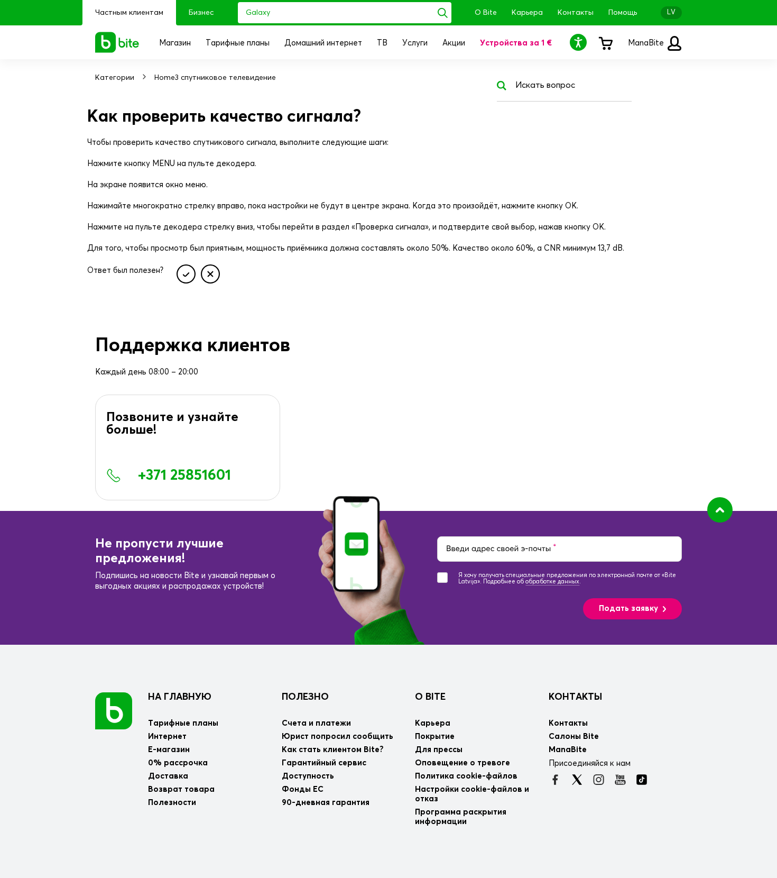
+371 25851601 (184, 475)
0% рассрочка (178, 763)
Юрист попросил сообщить (337, 736)
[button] (580, 42)
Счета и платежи (316, 723)
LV (671, 12)
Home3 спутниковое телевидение (215, 77)
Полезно (305, 697)
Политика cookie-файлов (466, 776)
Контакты (576, 12)
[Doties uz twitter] (577, 779)
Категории (114, 77)
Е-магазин (169, 750)
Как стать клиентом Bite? (333, 750)
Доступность (308, 776)
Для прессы (438, 750)
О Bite (486, 12)
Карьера (527, 12)
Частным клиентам (129, 12)
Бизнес (201, 12)
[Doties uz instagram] (598, 779)
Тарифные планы (183, 723)
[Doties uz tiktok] (642, 779)
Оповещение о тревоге (462, 763)
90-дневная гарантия (325, 803)
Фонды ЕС (302, 789)
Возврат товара (181, 789)
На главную (179, 697)
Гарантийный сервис (324, 763)
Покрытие (435, 736)
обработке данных (552, 581)
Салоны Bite (574, 736)
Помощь (622, 12)
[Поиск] (442, 12)
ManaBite (647, 43)
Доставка (168, 776)
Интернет (167, 736)
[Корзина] (605, 42)
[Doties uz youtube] (620, 779)
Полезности (172, 803)
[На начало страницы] (720, 510)
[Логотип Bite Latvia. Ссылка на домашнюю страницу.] (117, 42)
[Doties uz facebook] (555, 779)
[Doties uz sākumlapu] (113, 711)
